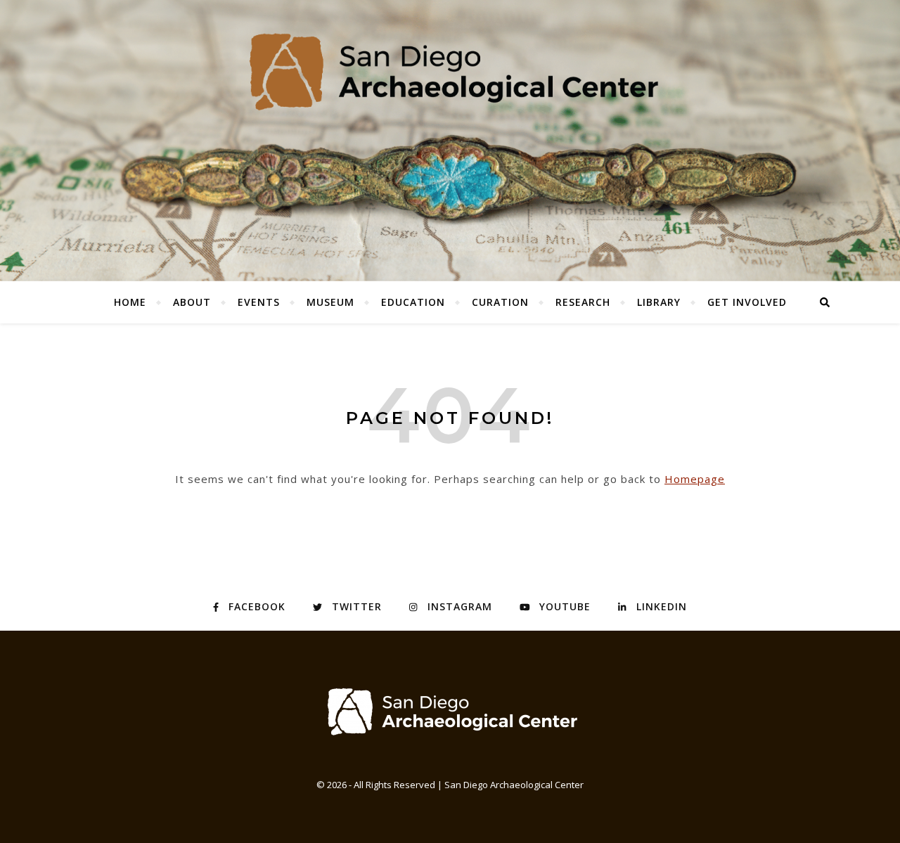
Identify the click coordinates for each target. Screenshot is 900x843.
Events (259, 302)
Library (659, 302)
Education (413, 302)
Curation (500, 302)
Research (582, 302)
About (192, 302)
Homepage (694, 479)
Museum (330, 302)
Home (130, 302)
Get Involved (747, 302)
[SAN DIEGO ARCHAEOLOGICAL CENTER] (450, 711)
